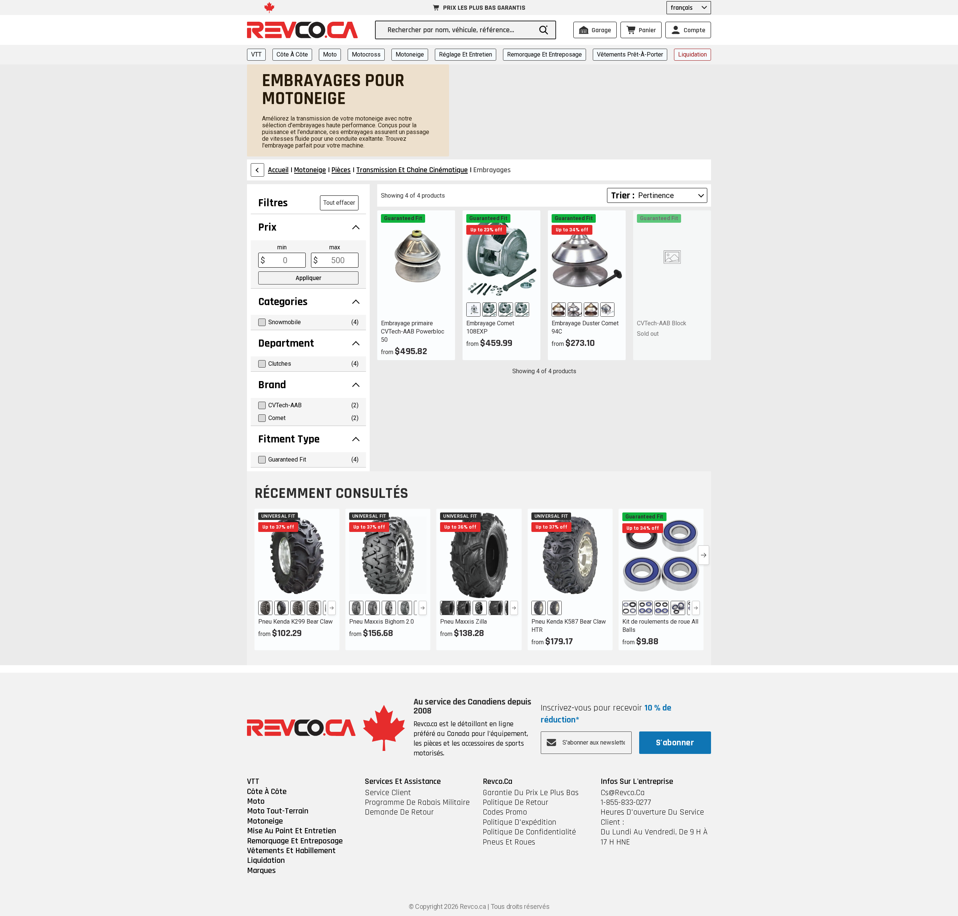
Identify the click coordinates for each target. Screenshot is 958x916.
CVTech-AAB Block (661, 323)
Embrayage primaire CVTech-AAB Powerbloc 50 (412, 331)
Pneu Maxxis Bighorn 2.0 (381, 621)
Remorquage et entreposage (544, 54)
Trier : (622, 195)
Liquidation (692, 54)
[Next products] (703, 555)
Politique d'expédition (519, 822)
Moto (330, 54)
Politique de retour (515, 802)
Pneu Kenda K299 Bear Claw (295, 621)
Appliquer (308, 278)
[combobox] (460, 30)
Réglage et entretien (465, 54)
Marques (261, 871)
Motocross (366, 54)
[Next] (332, 608)
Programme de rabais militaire (417, 802)
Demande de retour (399, 812)
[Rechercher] (543, 30)
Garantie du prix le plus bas (531, 793)
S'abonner (675, 742)
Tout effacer (339, 202)
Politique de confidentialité (529, 832)
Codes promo (505, 812)
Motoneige (410, 54)
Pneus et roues (509, 842)
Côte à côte (292, 54)
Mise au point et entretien (291, 831)
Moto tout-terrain (277, 811)
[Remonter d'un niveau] (257, 170)
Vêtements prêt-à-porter (630, 54)
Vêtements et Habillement (291, 851)
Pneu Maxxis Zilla (463, 621)
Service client (388, 793)
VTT (256, 54)
